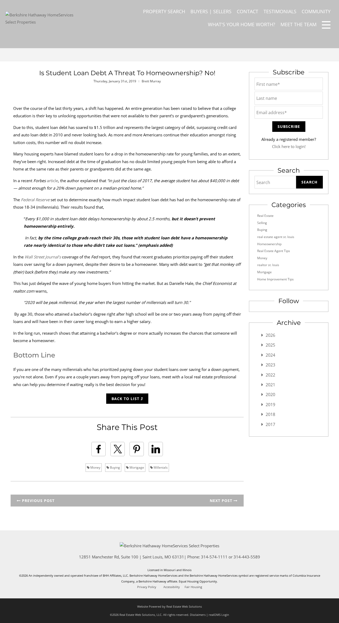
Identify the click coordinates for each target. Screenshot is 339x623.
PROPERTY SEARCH (164, 11)
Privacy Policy (146, 587)
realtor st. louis (268, 265)
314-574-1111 (214, 556)
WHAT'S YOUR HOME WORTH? (241, 24)
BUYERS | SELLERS (210, 11)
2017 (270, 424)
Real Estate (265, 215)
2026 (270, 335)
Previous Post (38, 500)
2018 (270, 414)
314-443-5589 (247, 556)
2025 (270, 345)
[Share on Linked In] (156, 449)
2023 (270, 365)
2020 (270, 394)
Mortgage (136, 467)
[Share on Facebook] (98, 449)
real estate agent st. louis (275, 237)
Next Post (222, 500)
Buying (114, 467)
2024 (270, 355)
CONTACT (247, 11)
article (52, 180)
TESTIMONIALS (280, 11)
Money (95, 467)
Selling (262, 223)
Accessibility (171, 587)
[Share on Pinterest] (137, 449)
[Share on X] (117, 449)
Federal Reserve (35, 199)
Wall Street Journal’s (43, 256)
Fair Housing (193, 587)
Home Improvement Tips (275, 279)
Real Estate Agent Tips (273, 251)
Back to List (126, 398)
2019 (270, 404)
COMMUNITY (316, 11)
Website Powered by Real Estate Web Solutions (169, 606)
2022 (270, 375)
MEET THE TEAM (298, 24)
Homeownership (269, 244)
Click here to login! (289, 146)
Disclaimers (198, 615)
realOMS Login (219, 615)
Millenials (160, 467)
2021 (270, 385)
